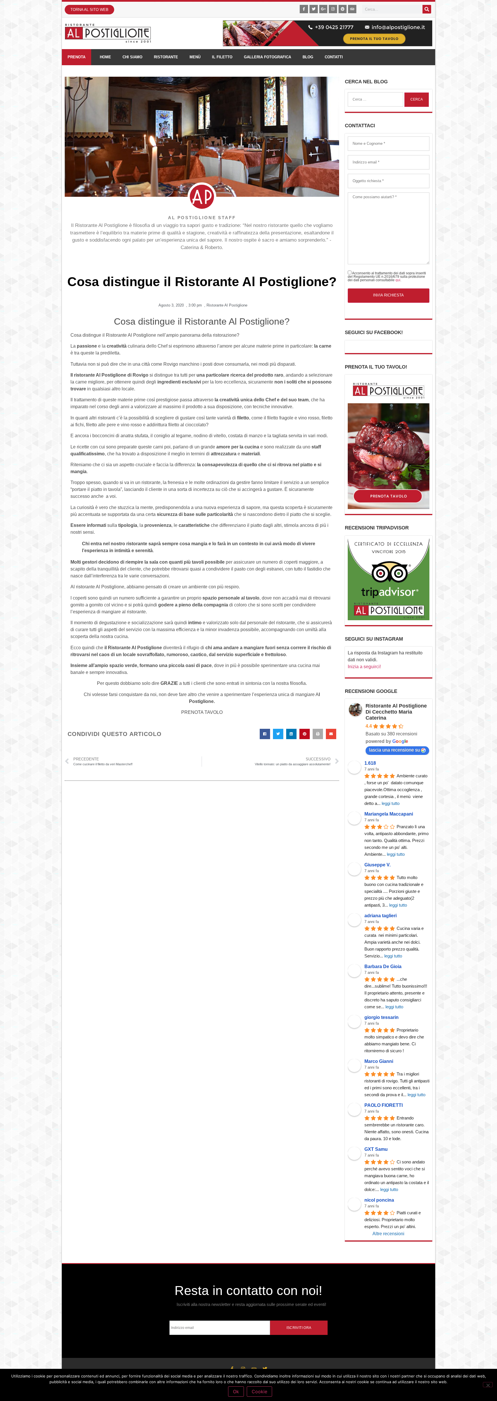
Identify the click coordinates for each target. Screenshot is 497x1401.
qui (397, 280)
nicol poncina (379, 1200)
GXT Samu (376, 1149)
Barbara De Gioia (383, 966)
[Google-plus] (323, 9)
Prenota (76, 57)
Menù (195, 57)
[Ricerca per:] (375, 99)
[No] (488, 1384)
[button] (265, 734)
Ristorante (166, 57)
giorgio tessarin (381, 1017)
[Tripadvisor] (352, 9)
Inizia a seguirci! (364, 666)
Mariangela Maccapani (388, 814)
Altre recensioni (388, 1233)
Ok (236, 1391)
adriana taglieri (380, 915)
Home (105, 57)
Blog (308, 57)
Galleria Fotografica (267, 57)
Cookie (259, 1391)
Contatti (334, 57)
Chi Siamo (132, 57)
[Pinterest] (343, 9)
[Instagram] (333, 9)
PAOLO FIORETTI (383, 1105)
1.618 (370, 763)
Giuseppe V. (377, 864)
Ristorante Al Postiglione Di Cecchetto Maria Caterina (396, 712)
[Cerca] (427, 9)
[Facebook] (304, 9)
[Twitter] (313, 9)
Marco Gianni (378, 1061)
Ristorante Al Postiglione (227, 305)
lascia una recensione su (394, 749)
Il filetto (222, 57)
